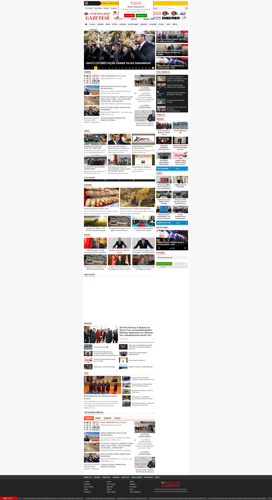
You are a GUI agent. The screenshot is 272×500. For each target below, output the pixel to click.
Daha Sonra (129, 15)
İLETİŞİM (154, 8)
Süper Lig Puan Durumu (164, 264)
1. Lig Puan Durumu (180, 264)
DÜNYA (108, 24)
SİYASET (161, 24)
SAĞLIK (174, 24)
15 (132, 68)
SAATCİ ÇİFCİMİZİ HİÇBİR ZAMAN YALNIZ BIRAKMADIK (69, 498)
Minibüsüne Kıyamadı (165, 257)
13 (126, 68)
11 (119, 68)
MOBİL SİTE (88, 477)
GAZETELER (125, 477)
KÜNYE (157, 477)
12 (122, 68)
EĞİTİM (114, 24)
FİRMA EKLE (106, 477)
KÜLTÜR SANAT (133, 24)
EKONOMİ (122, 24)
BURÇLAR (106, 8)
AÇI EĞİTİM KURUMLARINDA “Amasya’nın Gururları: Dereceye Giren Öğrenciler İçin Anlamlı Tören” (146, 498)
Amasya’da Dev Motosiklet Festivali (248, 498)
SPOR (168, 24)
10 (115, 68)
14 (129, 68)
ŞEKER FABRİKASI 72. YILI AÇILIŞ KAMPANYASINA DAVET (100, 498)
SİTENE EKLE (148, 477)
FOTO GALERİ (88, 8)
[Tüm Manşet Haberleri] (153, 67)
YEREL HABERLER (135, 492)
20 (149, 68)
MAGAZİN (144, 24)
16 (136, 68)
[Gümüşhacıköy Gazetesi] (136, 4)
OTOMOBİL (153, 24)
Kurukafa (87, 28)
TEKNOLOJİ (93, 29)
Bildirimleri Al (141, 15)
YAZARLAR (114, 8)
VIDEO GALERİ (98, 8)
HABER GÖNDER (136, 477)
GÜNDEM (100, 24)
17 (139, 68)
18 (142, 68)
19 (146, 68)
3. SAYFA (92, 24)
